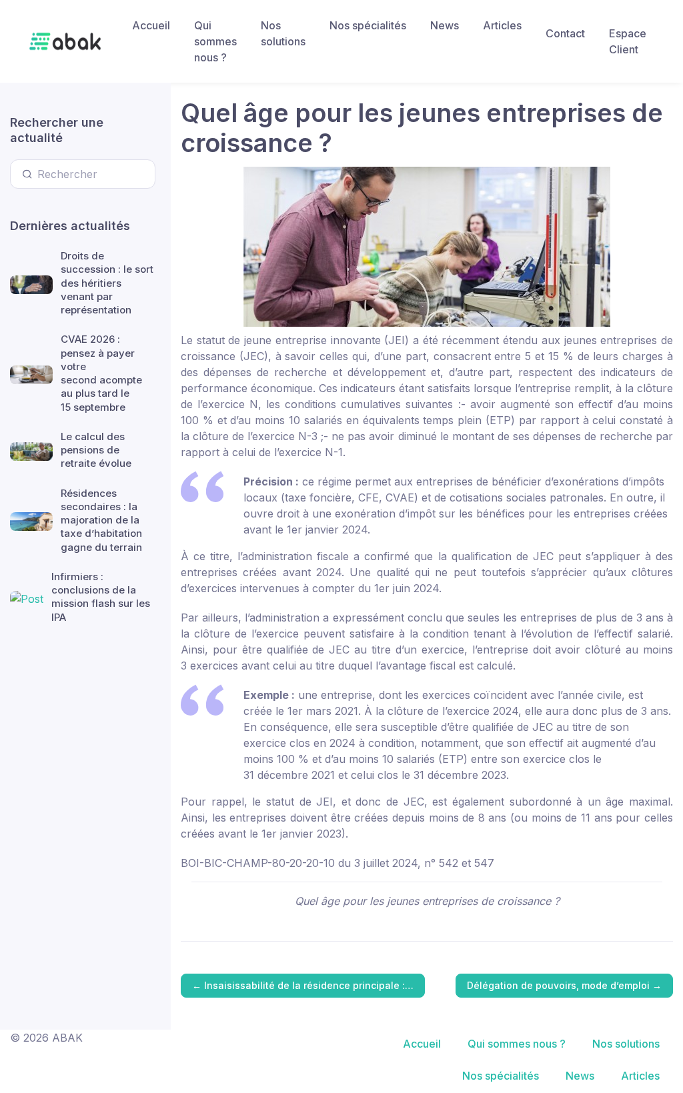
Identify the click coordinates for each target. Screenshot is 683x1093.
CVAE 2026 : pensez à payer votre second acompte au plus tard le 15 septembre (101, 373)
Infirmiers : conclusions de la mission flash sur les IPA (100, 597)
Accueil (151, 25)
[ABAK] (65, 41)
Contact (565, 33)
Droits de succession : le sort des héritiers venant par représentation (107, 282)
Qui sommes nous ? (215, 41)
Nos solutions (283, 33)
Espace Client (627, 41)
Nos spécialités (367, 25)
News (444, 25)
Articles (502, 25)
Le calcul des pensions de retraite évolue (96, 450)
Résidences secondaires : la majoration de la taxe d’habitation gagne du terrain (101, 520)
